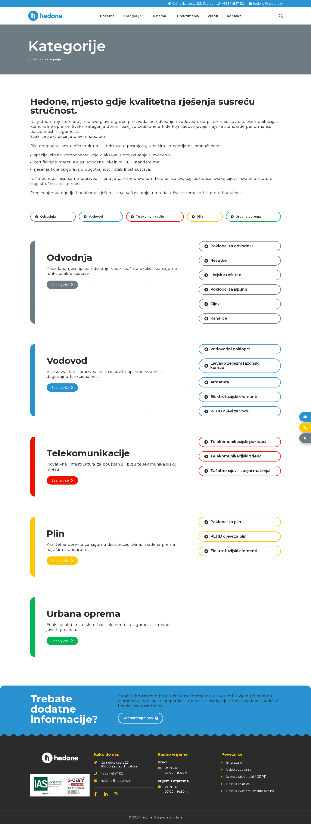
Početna (34, 59)
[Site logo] (45, 15)
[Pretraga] (281, 16)
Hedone (146, 817)
